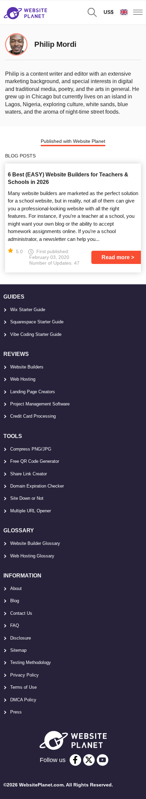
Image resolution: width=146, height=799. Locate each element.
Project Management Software (40, 403)
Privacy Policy (24, 675)
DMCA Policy (23, 699)
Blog (14, 600)
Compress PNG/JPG (30, 449)
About (16, 588)
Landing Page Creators (32, 391)
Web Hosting (22, 379)
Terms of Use (23, 687)
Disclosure (20, 638)
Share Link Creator (28, 473)
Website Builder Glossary (35, 543)
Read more (116, 257)
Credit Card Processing (33, 416)
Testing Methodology (30, 662)
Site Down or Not (26, 498)
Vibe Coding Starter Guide (35, 334)
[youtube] (102, 760)
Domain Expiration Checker (37, 486)
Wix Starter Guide (27, 309)
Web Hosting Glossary (32, 555)
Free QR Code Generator (34, 461)
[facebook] (75, 760)
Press (16, 712)
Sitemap (18, 650)
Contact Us (21, 613)
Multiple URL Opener (30, 510)
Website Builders (26, 366)
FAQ (14, 625)
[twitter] (89, 760)
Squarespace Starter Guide (36, 321)
